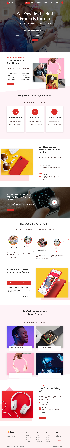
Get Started (10, 209)
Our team (28, 439)
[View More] (15, 128)
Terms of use (54, 446)
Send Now (35, 39)
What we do (28, 435)
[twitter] (11, 440)
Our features (28, 437)
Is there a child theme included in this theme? (20, 296)
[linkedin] (14, 440)
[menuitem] (27, 3)
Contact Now (42, 418)
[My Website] (10, 2)
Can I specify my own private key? (17, 279)
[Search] (62, 2)
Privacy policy (60, 446)
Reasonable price (29, 441)
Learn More (10, 83)
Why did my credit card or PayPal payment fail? (19, 283)
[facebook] (8, 440)
